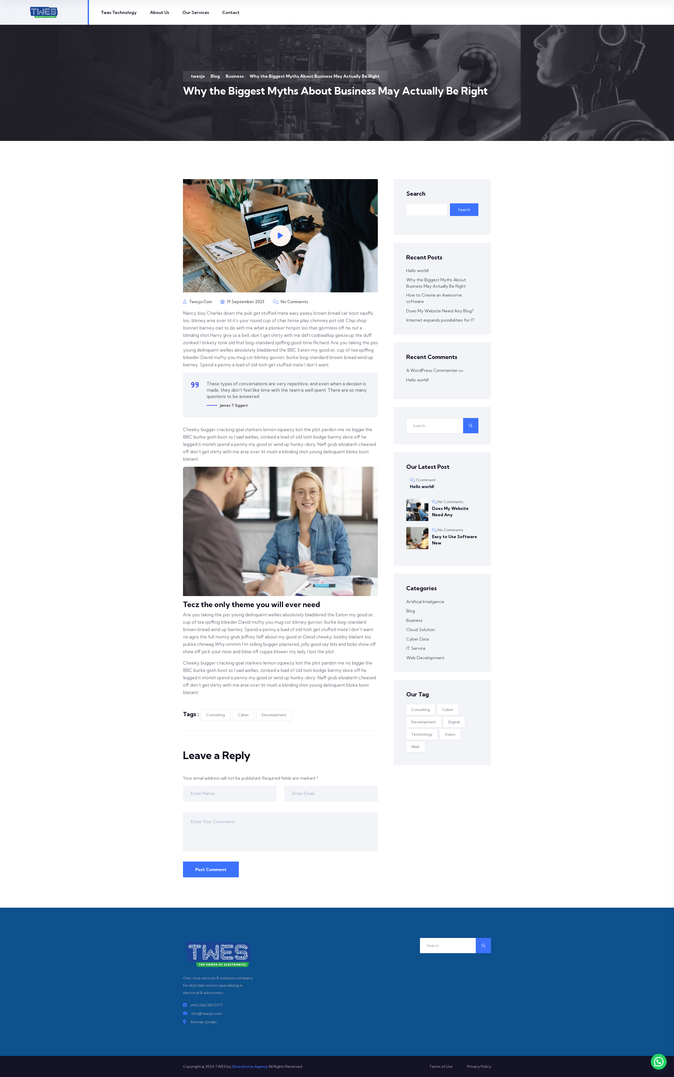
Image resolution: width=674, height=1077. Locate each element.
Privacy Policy (479, 1066)
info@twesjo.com (206, 1013)
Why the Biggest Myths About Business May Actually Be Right (436, 283)
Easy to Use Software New (454, 539)
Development (274, 714)
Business (414, 620)
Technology (421, 734)
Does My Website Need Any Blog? (440, 310)
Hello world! (417, 270)
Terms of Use (441, 1066)
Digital (454, 722)
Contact (231, 12)
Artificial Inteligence (425, 601)
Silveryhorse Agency (250, 1066)
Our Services (195, 12)
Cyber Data (417, 639)
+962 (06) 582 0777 (206, 1005)
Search (415, 193)
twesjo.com (200, 301)
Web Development (425, 657)
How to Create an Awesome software (434, 298)
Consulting (215, 714)
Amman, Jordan (203, 1022)
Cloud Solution (420, 629)
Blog (410, 610)
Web (415, 746)
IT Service (416, 648)
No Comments (294, 301)
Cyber (243, 714)
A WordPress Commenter (432, 370)
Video (450, 734)
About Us (159, 12)
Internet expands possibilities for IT (440, 320)
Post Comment (210, 869)
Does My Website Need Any (450, 511)
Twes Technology (119, 12)
